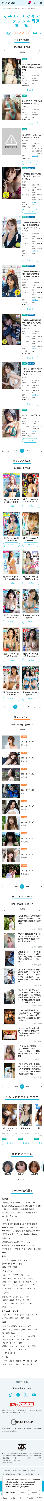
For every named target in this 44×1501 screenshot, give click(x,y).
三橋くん (25, 107)
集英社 (38, 1206)
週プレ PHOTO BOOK (11, 1224)
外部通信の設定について (31, 1474)
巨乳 (26, 1275)
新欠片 (13, 1212)
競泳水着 (9, 1264)
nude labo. (6, 1252)
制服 (23, 1260)
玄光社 (25, 1206)
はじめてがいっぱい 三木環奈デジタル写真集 (31, 136)
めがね (23, 1264)
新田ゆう (25, 73)
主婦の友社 (6, 1209)
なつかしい (24, 1300)
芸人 (7, 1349)
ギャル (32, 1288)
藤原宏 (34, 348)
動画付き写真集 (8, 1245)
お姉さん (23, 1297)
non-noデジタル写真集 (11, 1231)
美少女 (8, 1297)
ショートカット (24, 1278)
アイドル (26, 1326)
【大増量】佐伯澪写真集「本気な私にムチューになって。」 (31, 176)
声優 (33, 1329)
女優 (7, 1329)
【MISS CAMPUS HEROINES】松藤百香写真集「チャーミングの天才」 (32, 274)
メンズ (8, 1364)
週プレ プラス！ (22, 33)
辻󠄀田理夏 (25, 231)
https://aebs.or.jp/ (7, 1462)
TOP (3, 9)
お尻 (7, 1278)
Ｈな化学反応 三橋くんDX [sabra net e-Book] (32, 102)
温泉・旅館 (23, 1318)
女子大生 (9, 1333)
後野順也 (35, 251)
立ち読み (30, 90)
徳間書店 (6, 1212)
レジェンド (28, 1346)
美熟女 (8, 1300)
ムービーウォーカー (10, 1216)
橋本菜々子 (25, 328)
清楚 (7, 1307)
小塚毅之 (35, 202)
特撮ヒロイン (10, 1346)
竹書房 (32, 1209)
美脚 (7, 1282)
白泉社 (20, 1212)
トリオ (19, 1315)
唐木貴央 (35, 431)
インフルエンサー (13, 1343)
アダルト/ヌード (9, 1353)
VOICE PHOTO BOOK (25, 1245)
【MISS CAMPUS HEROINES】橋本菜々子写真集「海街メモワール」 (32, 322)
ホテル (8, 1318)
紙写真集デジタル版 (10, 1242)
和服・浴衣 (10, 1267)
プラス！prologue (27, 1242)
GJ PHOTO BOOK (10, 1227)
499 (27, 1086)
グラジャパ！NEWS (35, 33)
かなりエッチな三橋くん (31, 415)
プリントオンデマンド (11, 1249)
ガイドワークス (17, 1202)
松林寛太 (35, 300)
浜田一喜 (35, 156)
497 (16, 1086)
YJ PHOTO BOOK (29, 1224)
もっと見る (22, 1180)
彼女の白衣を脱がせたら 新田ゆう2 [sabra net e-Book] (32, 67)
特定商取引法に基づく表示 (12, 1474)
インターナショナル (13, 1288)
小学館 (15, 1209)
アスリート (20, 1349)
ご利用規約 (6, 1470)
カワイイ (10, 1303)
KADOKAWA (29, 1202)
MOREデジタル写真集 (28, 1227)
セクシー (26, 1303)
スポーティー (27, 1285)
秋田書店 (6, 1202)
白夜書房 (27, 1212)
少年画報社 (23, 1209)
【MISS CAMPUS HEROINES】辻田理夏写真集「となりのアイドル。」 (32, 225)
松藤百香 (25, 280)
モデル (20, 1329)
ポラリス (37, 1249)
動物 (21, 1364)
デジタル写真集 (8, 33)
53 (29, 707)
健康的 (32, 1282)
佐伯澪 (24, 182)
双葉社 (34, 1212)
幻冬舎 (31, 1206)
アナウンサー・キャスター (16, 1339)
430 (16, 886)
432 (27, 886)
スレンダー (11, 1275)
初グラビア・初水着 (27, 1361)
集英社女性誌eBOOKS (31, 1231)
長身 (19, 1282)
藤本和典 (35, 395)
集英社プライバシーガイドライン (24, 1470)
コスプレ (9, 1260)
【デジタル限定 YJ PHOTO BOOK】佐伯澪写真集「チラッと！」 (32, 371)
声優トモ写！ (27, 1249)
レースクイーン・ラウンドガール (19, 1336)
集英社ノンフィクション (12, 1234)
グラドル (10, 1326)
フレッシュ (10, 1285)
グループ (32, 1315)
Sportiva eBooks (30, 1234)
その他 (32, 1364)
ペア (7, 1315)
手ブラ (8, 1361)
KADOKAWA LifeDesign (12, 1206)
